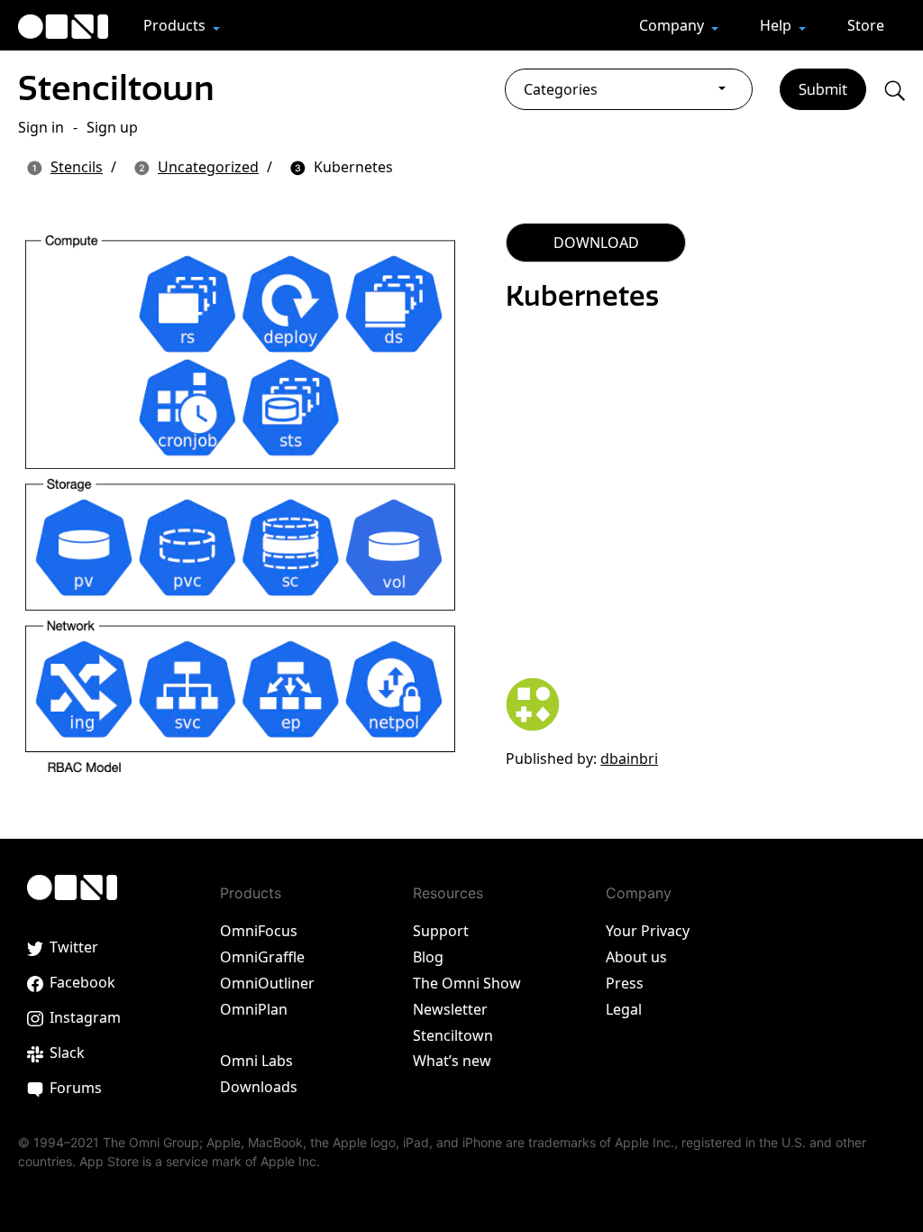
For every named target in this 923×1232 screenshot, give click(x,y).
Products (176, 25)
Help (777, 25)
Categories (561, 89)
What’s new (452, 1061)
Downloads (258, 1087)
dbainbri (629, 758)
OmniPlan (254, 1009)
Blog (428, 957)
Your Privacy (648, 931)
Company (673, 25)
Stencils (76, 167)
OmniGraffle (262, 957)
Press (625, 983)
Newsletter (450, 1009)
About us (636, 957)
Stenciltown (116, 88)
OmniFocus (258, 931)
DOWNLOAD (596, 243)
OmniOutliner (267, 983)
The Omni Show (467, 983)
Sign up (112, 127)
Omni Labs (256, 1061)
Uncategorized (208, 167)
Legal (624, 1009)
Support (441, 931)
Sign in (41, 127)
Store (865, 25)
